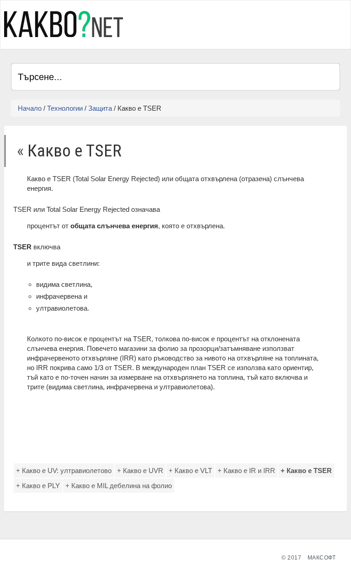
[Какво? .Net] (63, 24)
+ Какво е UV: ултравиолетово (64, 470)
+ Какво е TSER (306, 470)
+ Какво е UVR (140, 470)
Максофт (322, 557)
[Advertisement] (233, 23)
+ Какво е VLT (190, 470)
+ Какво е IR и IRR (246, 470)
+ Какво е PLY (38, 486)
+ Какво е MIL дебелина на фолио (118, 486)
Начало (30, 108)
